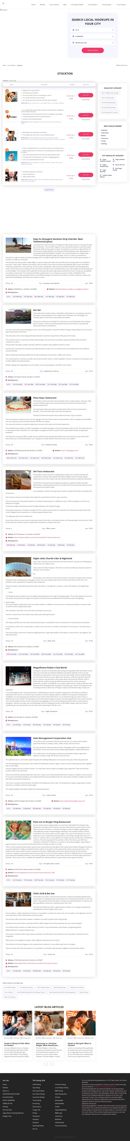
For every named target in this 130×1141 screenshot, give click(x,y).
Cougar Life (36, 1110)
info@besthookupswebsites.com (104, 1087)
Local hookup (121, 5)
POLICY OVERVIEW (9, 1100)
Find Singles (93, 50)
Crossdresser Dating (26, 987)
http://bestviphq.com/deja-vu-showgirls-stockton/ (72, 289)
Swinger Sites (7, 1116)
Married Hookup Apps (108, 107)
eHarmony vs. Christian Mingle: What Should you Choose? (47, 1044)
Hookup (57, 1097)
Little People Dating (43, 987)
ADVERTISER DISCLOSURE (11, 1094)
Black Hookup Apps (60, 987)
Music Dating (84, 992)
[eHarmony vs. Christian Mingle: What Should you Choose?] (49, 1023)
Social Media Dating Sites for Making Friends (31, 992)
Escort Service (54, 5)
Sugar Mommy (103, 171)
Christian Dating (60, 1084)
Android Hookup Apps (108, 102)
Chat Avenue (37, 1107)
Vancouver (104, 138)
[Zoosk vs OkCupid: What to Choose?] (81, 1023)
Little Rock (104, 133)
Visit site (86, 95)
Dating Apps (59, 1100)
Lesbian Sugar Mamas (106, 176)
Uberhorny (58, 1116)
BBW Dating (59, 1091)
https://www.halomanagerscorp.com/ (72, 801)
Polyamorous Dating (76, 987)
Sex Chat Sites (7, 1110)
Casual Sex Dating (38, 1097)
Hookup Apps (106, 5)
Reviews (42, 5)
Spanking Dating (38, 1126)
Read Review (86, 99)
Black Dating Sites (10, 997)
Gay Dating (36, 1088)
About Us (6, 1091)
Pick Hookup (92, 5)
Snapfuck (36, 1122)
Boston (103, 135)
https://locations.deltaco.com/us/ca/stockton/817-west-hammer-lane (37, 537)
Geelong (104, 144)
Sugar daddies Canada (105, 160)
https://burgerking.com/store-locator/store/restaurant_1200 (34, 872)
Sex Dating (36, 1103)
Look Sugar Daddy (77, 5)
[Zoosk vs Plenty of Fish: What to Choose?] (17, 1023)
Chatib (57, 1107)
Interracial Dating (38, 1091)
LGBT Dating (37, 1084)
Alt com (35, 1129)
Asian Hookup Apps (108, 98)
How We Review (8, 1097)
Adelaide (104, 130)
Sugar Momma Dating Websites (13, 1113)
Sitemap (5, 1107)
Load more (49, 190)
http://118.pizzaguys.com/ (69, 450)
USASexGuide (59, 1122)
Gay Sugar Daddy (117, 169)
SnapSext (36, 1119)
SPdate (35, 1113)
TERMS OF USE (7, 1103)
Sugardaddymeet (61, 1110)
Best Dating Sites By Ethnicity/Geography (62, 992)
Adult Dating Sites (61, 1094)
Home (33, 5)
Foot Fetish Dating (39, 1094)
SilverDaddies (59, 1103)
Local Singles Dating (61, 1088)
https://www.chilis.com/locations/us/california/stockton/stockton (35, 963)
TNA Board (36, 1116)
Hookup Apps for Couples (110, 112)
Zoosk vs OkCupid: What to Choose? (79, 1044)
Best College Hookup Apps (110, 93)
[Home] (3, 3)
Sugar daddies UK (119, 160)
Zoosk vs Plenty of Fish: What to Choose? (17, 1044)
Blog (64, 5)
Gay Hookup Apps (10, 987)
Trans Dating (8, 992)
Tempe (103, 141)
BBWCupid (58, 1113)
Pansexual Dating (61, 1126)
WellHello (58, 1119)
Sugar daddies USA (104, 165)
